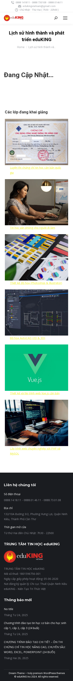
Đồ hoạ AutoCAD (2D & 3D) (27, 338)
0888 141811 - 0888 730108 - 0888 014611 (39, 2)
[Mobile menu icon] (65, 18)
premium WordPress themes (49, 673)
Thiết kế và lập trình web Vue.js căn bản (35, 393)
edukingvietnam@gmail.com (39, 6)
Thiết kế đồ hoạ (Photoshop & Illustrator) (36, 283)
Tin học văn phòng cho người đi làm (32, 228)
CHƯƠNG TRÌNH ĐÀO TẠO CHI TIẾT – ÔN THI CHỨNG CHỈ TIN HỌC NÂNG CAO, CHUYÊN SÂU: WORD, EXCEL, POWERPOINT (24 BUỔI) (34, 647)
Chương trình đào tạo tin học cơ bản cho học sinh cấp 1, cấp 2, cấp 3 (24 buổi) (35, 625)
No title (8, 609)
